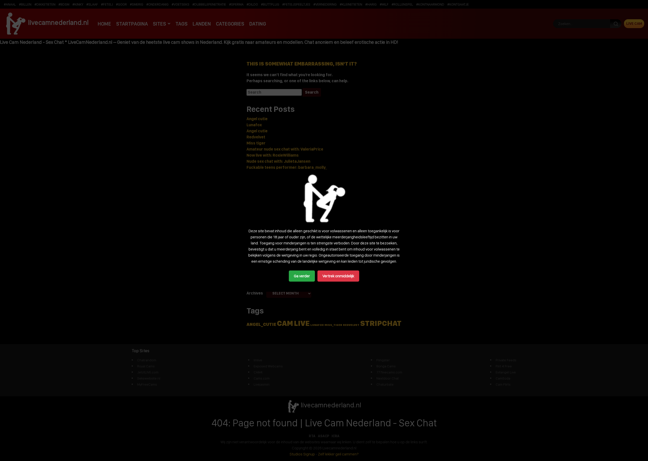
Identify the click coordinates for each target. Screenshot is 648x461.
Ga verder (302, 276)
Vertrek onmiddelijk (338, 276)
